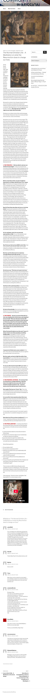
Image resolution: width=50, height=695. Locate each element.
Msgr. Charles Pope (17, 50)
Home (4, 8)
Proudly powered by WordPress (9, 692)
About (19, 8)
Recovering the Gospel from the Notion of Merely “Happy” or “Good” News (38, 82)
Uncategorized (9, 509)
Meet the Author (11, 8)
